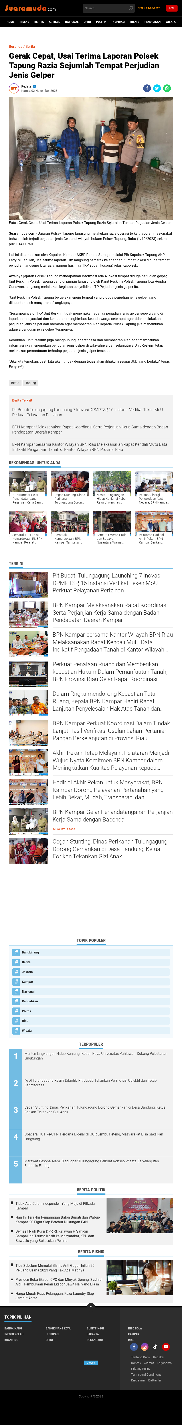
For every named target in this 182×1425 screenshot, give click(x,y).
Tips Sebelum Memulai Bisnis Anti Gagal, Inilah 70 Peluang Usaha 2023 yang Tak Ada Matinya (55, 1267)
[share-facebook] (147, 88)
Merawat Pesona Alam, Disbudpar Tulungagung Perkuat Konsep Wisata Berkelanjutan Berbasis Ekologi (91, 1163)
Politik (101, 22)
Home (10, 22)
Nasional (72, 22)
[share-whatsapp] (167, 88)
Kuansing (11, 1340)
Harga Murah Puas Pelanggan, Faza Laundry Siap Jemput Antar (55, 1295)
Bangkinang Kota (58, 1328)
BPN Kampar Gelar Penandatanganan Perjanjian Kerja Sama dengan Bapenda (113, 816)
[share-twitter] (157, 88)
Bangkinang (30, 952)
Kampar (27, 981)
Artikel (54, 22)
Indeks (24, 22)
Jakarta (27, 972)
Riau (25, 1021)
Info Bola (135, 1328)
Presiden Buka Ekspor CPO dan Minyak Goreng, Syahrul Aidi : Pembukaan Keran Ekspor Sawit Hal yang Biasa (59, 1281)
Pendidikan (152, 22)
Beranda (15, 46)
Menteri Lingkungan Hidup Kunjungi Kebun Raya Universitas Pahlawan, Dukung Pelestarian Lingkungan (95, 1055)
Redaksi (158, 1357)
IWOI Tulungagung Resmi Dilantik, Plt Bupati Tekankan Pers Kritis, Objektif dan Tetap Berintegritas (90, 1082)
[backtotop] (91, 1307)
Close (91, 1362)
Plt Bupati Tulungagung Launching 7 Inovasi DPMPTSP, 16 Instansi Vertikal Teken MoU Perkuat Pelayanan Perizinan (107, 583)
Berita (39, 22)
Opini (87, 22)
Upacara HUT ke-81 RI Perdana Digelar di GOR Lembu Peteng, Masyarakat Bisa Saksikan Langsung (93, 1136)
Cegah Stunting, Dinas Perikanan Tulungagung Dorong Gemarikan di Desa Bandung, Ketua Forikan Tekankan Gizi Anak (110, 849)
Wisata (171, 22)
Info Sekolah (14, 1334)
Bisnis (134, 22)
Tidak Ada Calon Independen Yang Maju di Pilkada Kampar (55, 1205)
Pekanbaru (95, 1340)
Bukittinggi (95, 1328)
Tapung (31, 383)
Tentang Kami (140, 1357)
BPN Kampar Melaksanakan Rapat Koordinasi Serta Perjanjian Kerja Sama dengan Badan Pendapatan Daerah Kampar (110, 613)
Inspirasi (118, 22)
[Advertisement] (91, 903)
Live (171, 8)
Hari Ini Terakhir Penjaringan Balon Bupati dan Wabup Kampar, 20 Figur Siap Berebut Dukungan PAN (58, 1219)
